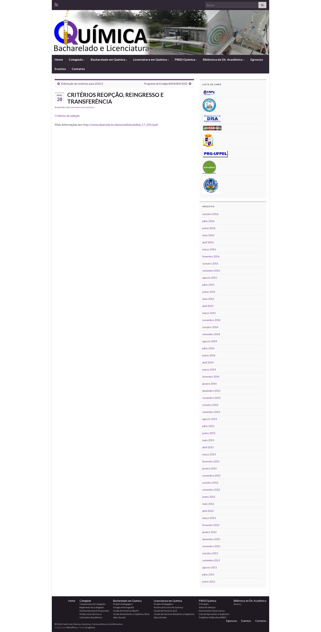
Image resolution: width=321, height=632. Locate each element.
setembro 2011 (211, 560)
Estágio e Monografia (123, 607)
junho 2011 (208, 581)
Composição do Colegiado (92, 604)
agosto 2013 (209, 419)
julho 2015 (208, 284)
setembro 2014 (211, 334)
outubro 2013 (210, 404)
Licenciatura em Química (150, 59)
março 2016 (209, 249)
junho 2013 (208, 433)
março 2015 (209, 313)
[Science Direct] (209, 166)
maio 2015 (208, 298)
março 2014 (209, 369)
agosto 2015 (209, 277)
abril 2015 (208, 305)
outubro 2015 (210, 263)
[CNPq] (208, 92)
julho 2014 (208, 348)
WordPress (72, 627)
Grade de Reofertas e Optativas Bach (131, 614)
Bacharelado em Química (108, 59)
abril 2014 (208, 362)
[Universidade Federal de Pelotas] (211, 185)
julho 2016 (208, 221)
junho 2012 (208, 496)
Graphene (90, 627)
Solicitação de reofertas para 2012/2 (82, 83)
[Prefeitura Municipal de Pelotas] (208, 140)
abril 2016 (208, 242)
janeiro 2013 (209, 468)
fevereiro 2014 (210, 376)
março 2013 (209, 454)
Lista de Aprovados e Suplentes (214, 614)
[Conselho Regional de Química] (209, 104)
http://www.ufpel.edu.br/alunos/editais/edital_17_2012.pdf (120, 124)
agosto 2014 (209, 341)
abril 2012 (208, 510)
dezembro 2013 (211, 390)
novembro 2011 (211, 546)
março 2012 (209, 517)
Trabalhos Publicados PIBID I (212, 617)
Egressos (256, 59)
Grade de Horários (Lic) (165, 610)
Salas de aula (119, 617)
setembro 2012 (211, 489)
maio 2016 (208, 235)
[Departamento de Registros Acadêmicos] (212, 118)
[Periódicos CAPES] (212, 127)
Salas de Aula (160, 617)
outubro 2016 (210, 214)
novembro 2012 (211, 475)
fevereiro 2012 (210, 525)
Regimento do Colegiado (92, 607)
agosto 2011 (209, 567)
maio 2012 (208, 503)
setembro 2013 (211, 411)
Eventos (60, 68)
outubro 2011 (210, 553)
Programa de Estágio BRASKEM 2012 (165, 83)
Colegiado (76, 59)
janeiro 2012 (209, 532)
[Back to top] (312, 623)
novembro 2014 (211, 320)
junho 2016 (208, 228)
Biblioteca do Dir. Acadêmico (223, 59)
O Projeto (203, 604)
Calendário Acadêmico (91, 617)
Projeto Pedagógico (122, 604)
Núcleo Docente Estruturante (94, 610)
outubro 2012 (210, 482)
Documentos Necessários (212, 610)
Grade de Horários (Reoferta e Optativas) (174, 614)
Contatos (78, 68)
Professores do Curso (90, 614)
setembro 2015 (211, 270)
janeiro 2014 (209, 383)
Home (59, 59)
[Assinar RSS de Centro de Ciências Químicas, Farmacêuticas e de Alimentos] (56, 4)
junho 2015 (208, 291)
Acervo (237, 604)
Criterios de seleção (67, 115)
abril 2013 (208, 447)
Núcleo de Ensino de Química (168, 607)
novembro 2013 (211, 397)
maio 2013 (208, 440)
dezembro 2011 (211, 539)
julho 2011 (208, 574)
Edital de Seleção (207, 607)
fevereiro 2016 (210, 256)
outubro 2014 (210, 327)
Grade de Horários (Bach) (126, 610)
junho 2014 (208, 355)
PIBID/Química (185, 59)
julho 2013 (208, 426)
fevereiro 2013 (210, 461)
